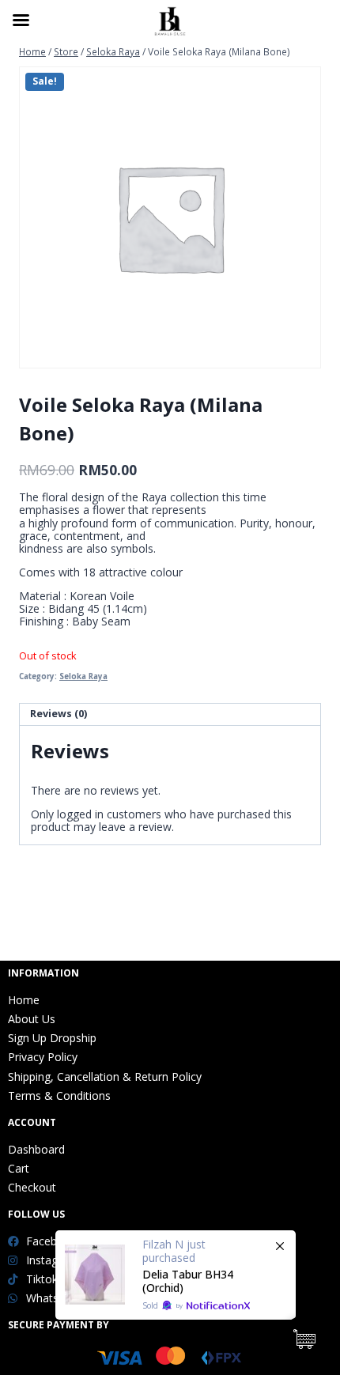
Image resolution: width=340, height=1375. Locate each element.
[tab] (170, 715)
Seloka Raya (83, 676)
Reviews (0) (58, 713)
